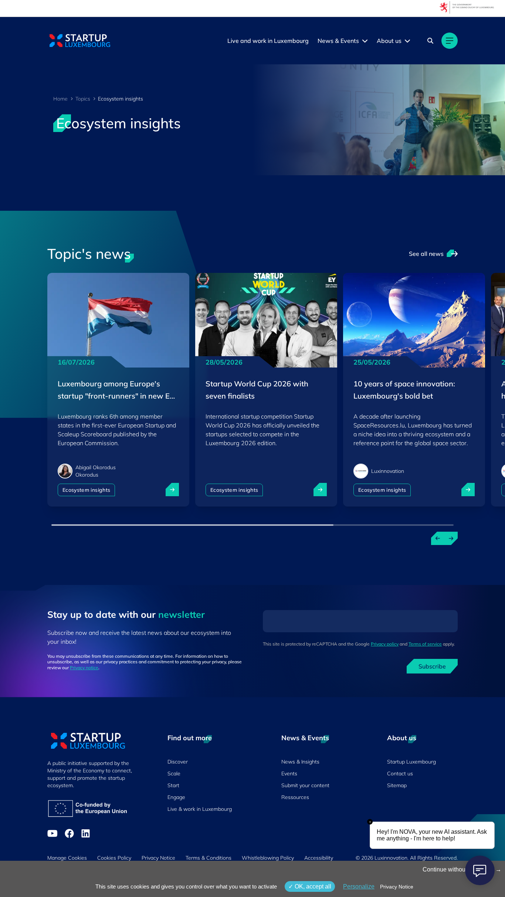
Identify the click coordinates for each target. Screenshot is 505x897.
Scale (173, 773)
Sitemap (397, 785)
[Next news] (451, 538)
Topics (82, 98)
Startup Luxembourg (411, 761)
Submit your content (305, 785)
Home (60, 98)
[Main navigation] (449, 41)
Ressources (295, 797)
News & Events (338, 40)
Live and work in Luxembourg (268, 40)
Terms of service (425, 644)
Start (173, 785)
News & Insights (300, 761)
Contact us (400, 773)
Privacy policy (385, 644)
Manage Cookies (67, 857)
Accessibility (318, 857)
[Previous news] (437, 538)
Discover (177, 761)
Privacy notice (84, 667)
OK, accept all (312, 886)
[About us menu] (407, 40)
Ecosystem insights (86, 490)
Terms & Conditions (208, 857)
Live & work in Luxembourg (199, 809)
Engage (176, 797)
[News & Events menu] (365, 40)
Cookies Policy (114, 857)
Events (289, 773)
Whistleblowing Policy (268, 857)
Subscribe (432, 666)
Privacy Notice (158, 857)
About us (389, 40)
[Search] (430, 40)
